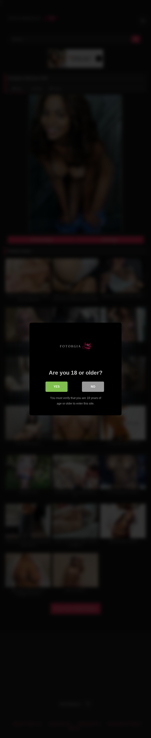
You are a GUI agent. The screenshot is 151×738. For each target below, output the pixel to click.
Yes (57, 386)
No (93, 386)
